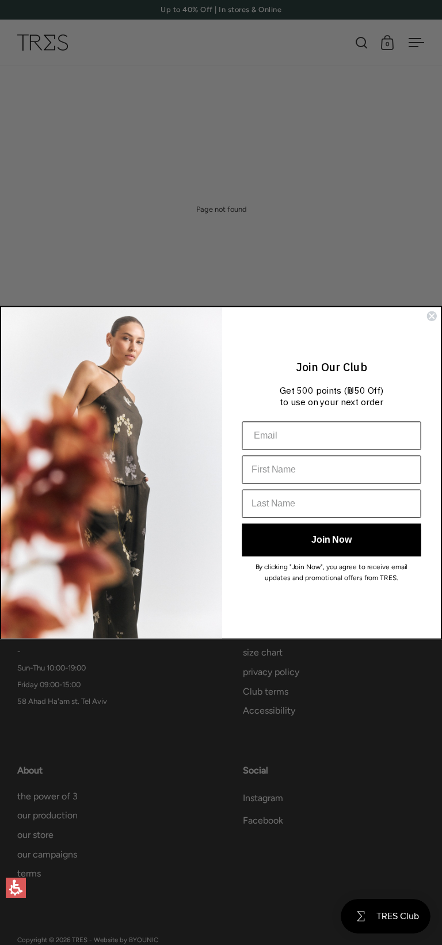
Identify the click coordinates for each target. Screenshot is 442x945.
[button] (16, 888)
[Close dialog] (431, 316)
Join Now (331, 539)
